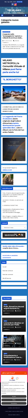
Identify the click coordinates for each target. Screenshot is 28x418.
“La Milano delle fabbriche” (14, 407)
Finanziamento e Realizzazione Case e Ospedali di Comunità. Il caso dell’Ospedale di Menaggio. (13, 210)
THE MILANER (14, 10)
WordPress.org (7, 278)
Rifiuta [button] (13, 399)
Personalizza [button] (14, 403)
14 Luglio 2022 (8, 40)
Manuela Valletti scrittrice (14, 414)
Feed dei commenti (8, 274)
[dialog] (14, 388)
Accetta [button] (14, 396)
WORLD (5, 304)
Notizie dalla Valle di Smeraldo (13, 246)
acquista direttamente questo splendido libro (11, 125)
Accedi (4, 267)
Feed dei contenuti (8, 270)
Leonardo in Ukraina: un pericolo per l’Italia (14, 324)
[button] (23, 15)
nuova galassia (6, 31)
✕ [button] (25, 373)
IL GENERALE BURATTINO (10, 205)
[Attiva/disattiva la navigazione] (13, 15)
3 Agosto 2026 (9, 359)
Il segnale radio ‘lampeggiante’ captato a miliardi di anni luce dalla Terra (12, 37)
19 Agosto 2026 (9, 343)
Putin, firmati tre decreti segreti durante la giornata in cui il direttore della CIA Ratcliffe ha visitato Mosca (13, 194)
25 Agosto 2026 (9, 327)
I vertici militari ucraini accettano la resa (14, 411)
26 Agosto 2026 (9, 310)
